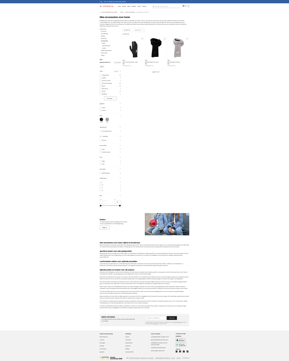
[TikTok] (184, 351)
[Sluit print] (120, 157)
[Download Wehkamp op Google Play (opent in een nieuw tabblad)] (181, 346)
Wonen (139, 6)
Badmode (103, 38)
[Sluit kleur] (120, 115)
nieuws (127, 337)
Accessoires (104, 41)
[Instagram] (176, 351)
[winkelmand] (188, 6)
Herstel (116, 71)
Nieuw (119, 6)
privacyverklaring (177, 322)
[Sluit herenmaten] (120, 178)
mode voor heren (130, 12)
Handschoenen (106, 45)
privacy (173, 358)
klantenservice (104, 337)
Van (101, 199)
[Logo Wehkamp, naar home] (107, 6)
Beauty (144, 6)
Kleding (103, 36)
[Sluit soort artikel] (120, 145)
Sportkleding (104, 33)
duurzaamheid (129, 352)
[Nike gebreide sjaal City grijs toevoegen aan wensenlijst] (187, 38)
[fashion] (167, 224)
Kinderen (133, 6)
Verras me (172, 318)
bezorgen (102, 343)
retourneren (103, 349)
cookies (178, 358)
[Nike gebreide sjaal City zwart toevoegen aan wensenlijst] (164, 38)
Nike (101, 66)
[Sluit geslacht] (120, 104)
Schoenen (103, 31)
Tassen (104, 48)
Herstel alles (117, 62)
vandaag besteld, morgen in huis (160, 337)
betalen (102, 346)
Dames (124, 6)
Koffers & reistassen (106, 50)
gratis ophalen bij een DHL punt (159, 340)
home (122, 12)
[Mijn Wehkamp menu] (183, 6)
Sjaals (103, 43)
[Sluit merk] (120, 71)
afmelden (155, 323)
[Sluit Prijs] (120, 195)
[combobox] (166, 6)
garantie (102, 352)
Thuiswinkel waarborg (134, 358)
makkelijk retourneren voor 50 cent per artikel (159, 343)
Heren (128, 6)
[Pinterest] (187, 351)
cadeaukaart (128, 343)
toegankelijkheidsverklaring (162, 358)
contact (102, 340)
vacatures (128, 340)
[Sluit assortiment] (120, 127)
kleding (127, 349)
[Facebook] (180, 351)
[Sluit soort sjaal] (120, 169)
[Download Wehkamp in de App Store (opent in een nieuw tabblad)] (181, 341)
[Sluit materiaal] (120, 136)
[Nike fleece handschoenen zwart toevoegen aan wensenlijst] (142, 38)
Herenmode (103, 29)
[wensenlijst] (186, 6)
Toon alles (109, 98)
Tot (115, 199)
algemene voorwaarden (147, 358)
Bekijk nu (104, 227)
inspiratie (127, 346)
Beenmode (104, 53)
